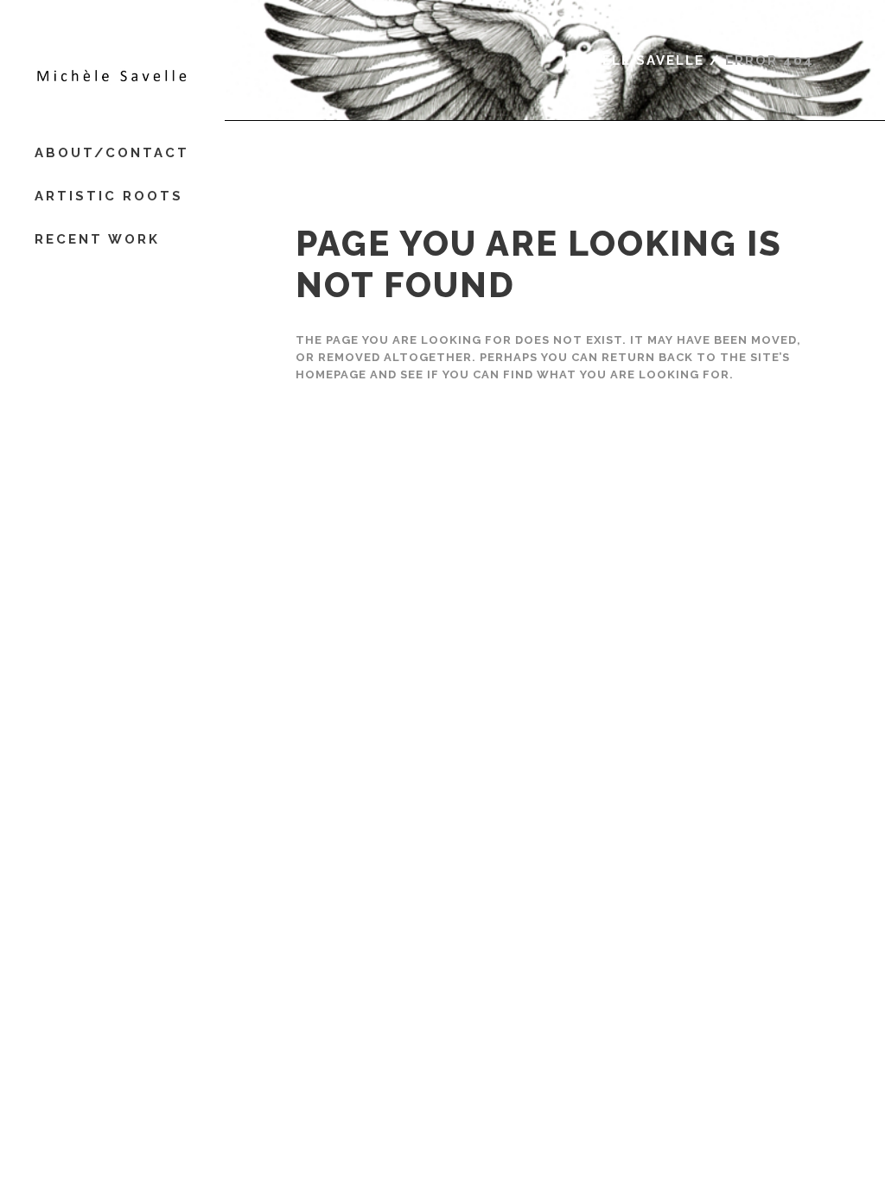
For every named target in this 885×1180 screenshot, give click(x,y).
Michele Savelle (633, 60)
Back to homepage (374, 461)
